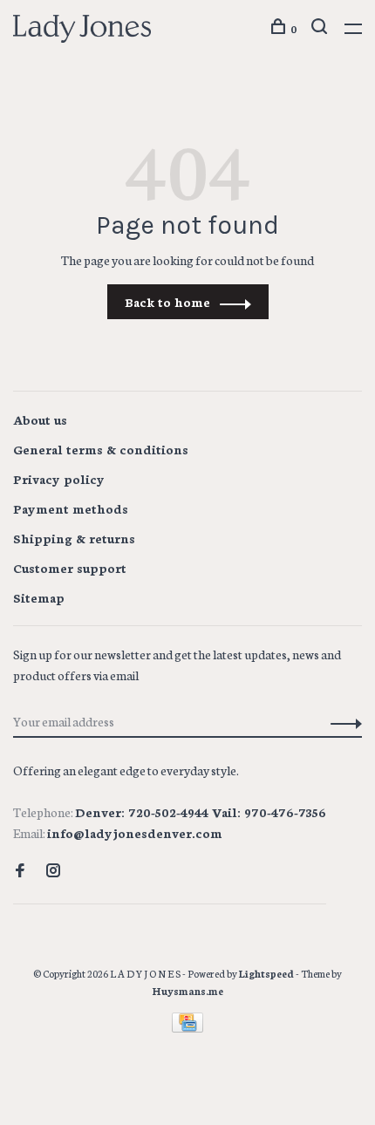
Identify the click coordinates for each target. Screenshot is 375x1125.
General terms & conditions (100, 449)
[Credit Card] (187, 1027)
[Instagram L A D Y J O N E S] (53, 871)
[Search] (321, 28)
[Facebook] (20, 871)
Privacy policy (59, 479)
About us (40, 419)
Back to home (167, 301)
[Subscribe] (341, 721)
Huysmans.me (188, 991)
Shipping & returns (74, 538)
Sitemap (39, 597)
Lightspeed (266, 973)
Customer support (69, 567)
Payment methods (70, 508)
